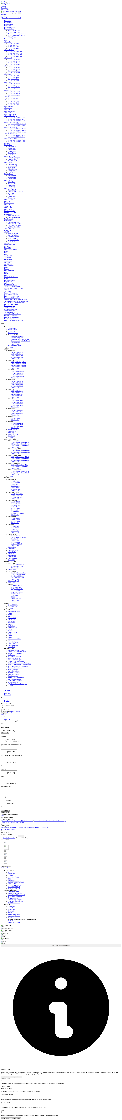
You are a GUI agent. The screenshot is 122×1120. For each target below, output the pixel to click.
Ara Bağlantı (8, 264)
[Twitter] (6, 849)
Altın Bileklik (8, 58)
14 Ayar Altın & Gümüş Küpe (16, 137)
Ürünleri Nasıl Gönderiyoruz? (16, 895)
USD (4, 4)
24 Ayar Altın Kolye (13, 48)
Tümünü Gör (15, 344)
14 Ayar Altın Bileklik (14, 59)
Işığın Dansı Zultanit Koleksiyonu (13, 320)
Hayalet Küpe (12, 183)
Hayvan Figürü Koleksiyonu (12, 298)
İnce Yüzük (11, 193)
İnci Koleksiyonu (9, 319)
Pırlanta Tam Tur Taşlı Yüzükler (17, 34)
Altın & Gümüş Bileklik (11, 122)
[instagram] (5, 852)
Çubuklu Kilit (8, 256)
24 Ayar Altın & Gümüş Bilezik (17, 132)
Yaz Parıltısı (7, 291)
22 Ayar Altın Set (13, 98)
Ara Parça (7, 262)
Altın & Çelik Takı (9, 111)
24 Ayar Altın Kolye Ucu (15, 56)
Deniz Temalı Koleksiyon (11, 317)
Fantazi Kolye (12, 153)
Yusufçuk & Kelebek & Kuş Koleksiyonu (16, 301)
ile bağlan (3, 714)
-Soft (53, 945)
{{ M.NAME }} (11, 783)
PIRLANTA (7, 21)
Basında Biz (11, 909)
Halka (6, 278)
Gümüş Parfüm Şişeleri (10, 249)
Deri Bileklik (15, 511)
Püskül (6, 251)
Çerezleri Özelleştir (6, 1077)
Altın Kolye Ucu (9, 50)
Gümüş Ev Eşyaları (9, 283)
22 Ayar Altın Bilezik (14, 71)
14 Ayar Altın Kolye (13, 43)
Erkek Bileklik (8, 220)
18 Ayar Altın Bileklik (14, 61)
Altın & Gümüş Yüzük (10, 138)
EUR (7, 4)
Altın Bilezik (8, 66)
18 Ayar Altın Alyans (14, 93)
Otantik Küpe (12, 186)
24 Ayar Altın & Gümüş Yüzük (16, 141)
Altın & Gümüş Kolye (10, 116)
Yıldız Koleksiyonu (9, 310)
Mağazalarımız (5, 9)
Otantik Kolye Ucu (13, 161)
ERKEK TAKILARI (10, 212)
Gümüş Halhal (8, 204)
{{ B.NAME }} (11, 773)
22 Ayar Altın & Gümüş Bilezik (17, 130)
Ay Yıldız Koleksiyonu (10, 309)
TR (4, 3)
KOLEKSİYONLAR (10, 285)
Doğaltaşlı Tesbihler (13, 236)
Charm (6, 267)
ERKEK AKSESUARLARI (16, 882)
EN (9, 3)
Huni (5, 272)
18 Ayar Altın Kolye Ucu (15, 53)
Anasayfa (7, 719)
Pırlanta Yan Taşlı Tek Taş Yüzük (17, 35)
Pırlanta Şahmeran (9, 27)
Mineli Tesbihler (16, 598)
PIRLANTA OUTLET (10, 38)
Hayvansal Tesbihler (13, 240)
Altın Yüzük (7, 82)
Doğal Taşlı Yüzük (16, 544)
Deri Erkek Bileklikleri (14, 225)
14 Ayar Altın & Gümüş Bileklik (17, 124)
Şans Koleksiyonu (9, 312)
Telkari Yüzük (12, 195)
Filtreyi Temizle (5, 812)
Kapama (6, 269)
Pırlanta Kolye (8, 22)
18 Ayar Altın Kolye (13, 45)
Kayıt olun (21, 836)
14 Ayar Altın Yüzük (14, 83)
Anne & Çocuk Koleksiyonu (12, 314)
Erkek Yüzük (8, 214)
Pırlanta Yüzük (12, 37)
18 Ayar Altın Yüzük (14, 85)
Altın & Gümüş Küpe (10, 133)
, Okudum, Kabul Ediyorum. (17, 838)
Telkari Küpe (11, 185)
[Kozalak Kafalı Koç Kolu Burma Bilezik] (33, 821)
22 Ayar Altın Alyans (14, 95)
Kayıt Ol (9, 713)
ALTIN (6, 40)
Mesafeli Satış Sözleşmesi (15, 899)
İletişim (10, 912)
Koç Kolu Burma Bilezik (8, 829)
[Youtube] (5, 859)
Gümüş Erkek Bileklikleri (15, 222)
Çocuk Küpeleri (8, 246)
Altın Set (6, 96)
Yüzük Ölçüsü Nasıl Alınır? (16, 893)
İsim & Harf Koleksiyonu (11, 296)
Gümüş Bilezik (8, 174)
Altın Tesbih (14, 595)
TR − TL (5, 1)
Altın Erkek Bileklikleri (14, 224)
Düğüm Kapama (9, 270)
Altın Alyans (7, 90)
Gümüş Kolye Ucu (9, 156)
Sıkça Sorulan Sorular (14, 914)
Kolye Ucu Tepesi (9, 280)
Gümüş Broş (7, 201)
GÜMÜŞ (7, 143)
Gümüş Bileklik (8, 162)
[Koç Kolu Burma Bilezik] (24, 827)
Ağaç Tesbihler (12, 238)
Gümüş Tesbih (15, 593)
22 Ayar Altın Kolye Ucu (15, 54)
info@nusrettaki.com (14, 922)
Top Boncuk (7, 257)
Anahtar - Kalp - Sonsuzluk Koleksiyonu (15, 299)
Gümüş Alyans (8, 199)
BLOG (10, 917)
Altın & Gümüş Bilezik (10, 127)
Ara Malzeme (8, 261)
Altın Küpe (7, 74)
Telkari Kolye (12, 149)
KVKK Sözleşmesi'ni (9, 838)
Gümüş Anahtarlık (9, 211)
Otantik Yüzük (12, 196)
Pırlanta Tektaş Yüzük (14, 30)
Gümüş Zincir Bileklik (17, 513)
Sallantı (6, 273)
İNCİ (9, 879)
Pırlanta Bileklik (8, 24)
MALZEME (7, 248)
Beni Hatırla (6, 711)
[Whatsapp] (5, 863)
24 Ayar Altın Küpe (13, 80)
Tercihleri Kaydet (16, 1118)
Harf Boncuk (8, 259)
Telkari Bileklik (12, 169)
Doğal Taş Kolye (16, 489)
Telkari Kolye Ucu (13, 159)
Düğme (6, 275)
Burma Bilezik (12, 177)
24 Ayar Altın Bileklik (14, 64)
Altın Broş (7, 109)
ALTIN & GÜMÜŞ (10, 114)
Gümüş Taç (7, 206)
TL (2, 4)
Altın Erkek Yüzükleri (14, 215)
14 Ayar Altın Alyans (14, 91)
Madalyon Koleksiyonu (11, 294)
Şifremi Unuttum (15, 711)
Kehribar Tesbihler (13, 233)
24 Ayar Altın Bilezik (14, 72)
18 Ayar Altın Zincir (13, 104)
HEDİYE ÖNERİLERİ (14, 885)
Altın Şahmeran (8, 106)
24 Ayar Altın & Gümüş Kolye (16, 120)
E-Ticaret (56, 945)
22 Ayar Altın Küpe (13, 79)
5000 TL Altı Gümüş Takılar (12, 290)
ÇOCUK (6, 243)
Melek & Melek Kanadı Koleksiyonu (14, 302)
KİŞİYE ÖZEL (12, 883)
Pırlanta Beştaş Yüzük (14, 32)
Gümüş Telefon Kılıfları (11, 277)
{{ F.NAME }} (10, 803)
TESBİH (6, 232)
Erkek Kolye (8, 230)
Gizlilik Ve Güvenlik (14, 903)
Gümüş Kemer (8, 209)
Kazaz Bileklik (12, 167)
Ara (19, 13)
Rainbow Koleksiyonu (10, 293)
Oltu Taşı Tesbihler (13, 235)
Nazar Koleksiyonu (9, 306)
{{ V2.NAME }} (11, 762)
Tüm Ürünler (11, 154)
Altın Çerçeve (8, 108)
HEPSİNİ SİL (4, 732)
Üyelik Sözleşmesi (13, 898)
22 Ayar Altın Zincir (13, 103)
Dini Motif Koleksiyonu (11, 315)
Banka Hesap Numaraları (15, 896)
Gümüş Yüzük (8, 188)
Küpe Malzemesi (9, 265)
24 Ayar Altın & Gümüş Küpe (16, 135)
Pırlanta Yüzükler (9, 29)
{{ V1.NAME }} (11, 752)
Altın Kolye (7, 42)
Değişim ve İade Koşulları (15, 901)
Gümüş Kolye (8, 145)
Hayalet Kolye (12, 148)
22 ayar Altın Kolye (13, 46)
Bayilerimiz (11, 911)
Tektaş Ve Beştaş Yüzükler (15, 191)
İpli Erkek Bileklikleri (14, 227)
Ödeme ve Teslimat (13, 891)
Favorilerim (4, 6)
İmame (6, 253)
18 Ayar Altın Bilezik (14, 69)
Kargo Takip (4, 8)
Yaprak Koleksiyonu (10, 307)
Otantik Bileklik (12, 170)
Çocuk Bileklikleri (9, 244)
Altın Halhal (7, 112)
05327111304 (4, 867)
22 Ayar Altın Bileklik (14, 63)
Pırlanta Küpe (8, 25)
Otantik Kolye (12, 151)
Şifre (2, 707)
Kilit (5, 254)
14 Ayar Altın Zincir (13, 101)
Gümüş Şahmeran (9, 203)
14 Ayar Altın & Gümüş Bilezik (17, 129)
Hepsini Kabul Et (17, 1077)
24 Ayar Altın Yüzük (14, 88)
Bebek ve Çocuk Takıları (15, 888)
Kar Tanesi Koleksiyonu (11, 304)
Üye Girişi (7, 701)
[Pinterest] (5, 856)
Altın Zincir (7, 100)
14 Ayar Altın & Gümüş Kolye (16, 117)
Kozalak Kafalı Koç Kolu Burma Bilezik (12, 822)
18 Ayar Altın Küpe (13, 77)
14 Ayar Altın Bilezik (14, 67)
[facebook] (5, 844)
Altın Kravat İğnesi (9, 228)
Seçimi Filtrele (5, 810)
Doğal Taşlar (8, 281)
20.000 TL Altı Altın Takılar (12, 286)
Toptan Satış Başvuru (14, 916)
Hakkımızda (11, 906)
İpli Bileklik (14, 510)
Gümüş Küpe (8, 180)
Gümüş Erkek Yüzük (14, 217)
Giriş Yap (3, 713)
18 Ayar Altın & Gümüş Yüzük (16, 140)
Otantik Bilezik (12, 178)
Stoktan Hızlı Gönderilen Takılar (13, 288)
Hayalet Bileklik (12, 166)
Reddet (109, 1072)
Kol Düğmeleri (8, 219)
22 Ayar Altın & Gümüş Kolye (16, 119)
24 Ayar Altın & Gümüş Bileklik (17, 125)
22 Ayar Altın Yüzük (14, 87)
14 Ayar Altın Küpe (13, 75)
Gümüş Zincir (8, 207)
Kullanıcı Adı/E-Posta (7, 704)
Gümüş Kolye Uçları (14, 158)
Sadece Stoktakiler (8, 819)
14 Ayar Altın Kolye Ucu (15, 51)
